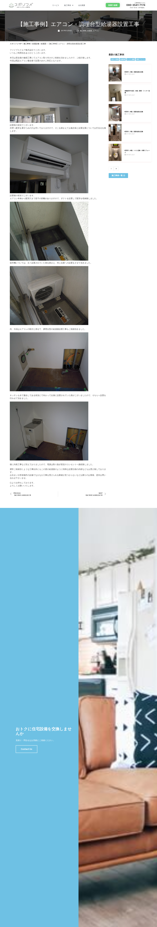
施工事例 (67, 5)
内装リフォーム (140, 59)
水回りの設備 (114, 59)
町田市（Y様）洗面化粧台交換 (134, 131)
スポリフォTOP (16, 44)
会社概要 (81, 5)
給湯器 (89, 31)
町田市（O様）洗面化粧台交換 (134, 72)
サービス (55, 5)
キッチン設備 (130, 59)
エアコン (96, 31)
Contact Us (26, 749)
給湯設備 (35, 44)
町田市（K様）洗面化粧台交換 (134, 112)
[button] (113, 5)
